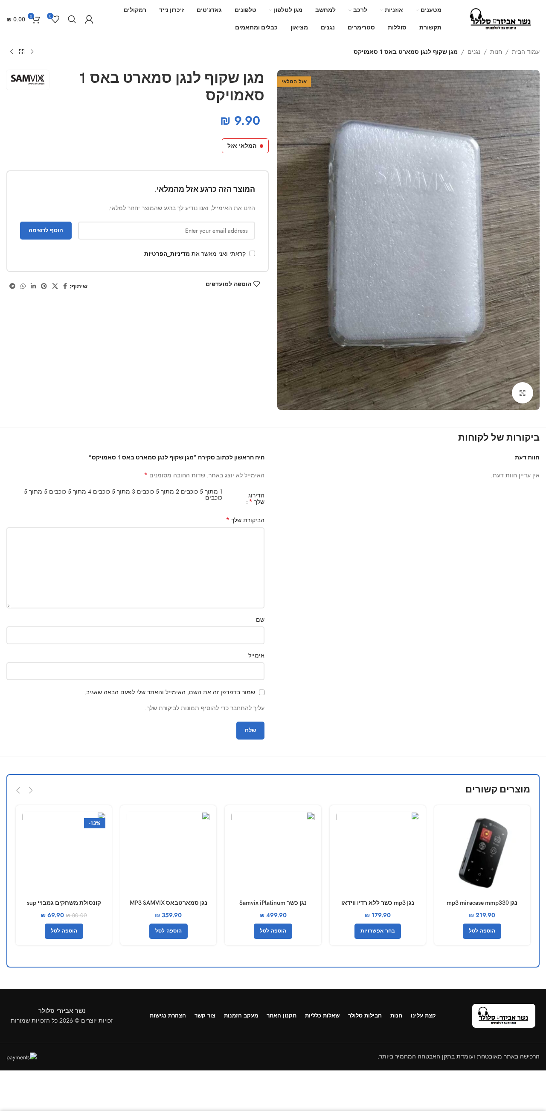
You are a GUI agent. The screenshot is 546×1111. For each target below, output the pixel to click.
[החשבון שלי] (89, 19)
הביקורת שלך (245, 520)
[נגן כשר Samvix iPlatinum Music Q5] (272, 853)
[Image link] (503, 1015)
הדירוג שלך (256, 498)
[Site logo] (501, 18)
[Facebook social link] (65, 286)
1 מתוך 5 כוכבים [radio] (201, 491)
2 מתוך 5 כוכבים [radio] (158, 491)
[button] (30, 790)
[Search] (72, 19)
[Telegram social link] (12, 286)
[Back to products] (22, 52)
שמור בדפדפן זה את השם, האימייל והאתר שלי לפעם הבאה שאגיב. (169, 692)
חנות (496, 51)
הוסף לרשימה (46, 230)
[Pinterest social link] (43, 286)
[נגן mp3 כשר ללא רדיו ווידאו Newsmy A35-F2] (377, 853)
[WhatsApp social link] (23, 286)
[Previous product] (32, 52)
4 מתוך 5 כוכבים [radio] (70, 491)
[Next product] (11, 52)
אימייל (256, 655)
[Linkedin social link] (33, 286)
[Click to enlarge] (522, 392)
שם (260, 619)
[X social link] (55, 286)
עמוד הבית (526, 51)
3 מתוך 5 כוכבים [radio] (114, 491)
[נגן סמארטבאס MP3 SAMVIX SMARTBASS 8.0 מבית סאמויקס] (168, 853)
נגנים (474, 51)
